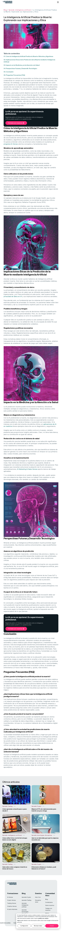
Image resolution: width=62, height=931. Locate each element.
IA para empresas (12, 909)
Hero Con (38, 897)
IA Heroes (10, 897)
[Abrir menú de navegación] (58, 2)
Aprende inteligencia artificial (20, 10)
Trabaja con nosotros (48, 909)
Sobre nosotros (49, 905)
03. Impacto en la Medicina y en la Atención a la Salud (22, 65)
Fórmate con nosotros (15, 123)
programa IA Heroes (11, 144)
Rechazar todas (38, 925)
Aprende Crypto (26, 897)
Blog (5, 10)
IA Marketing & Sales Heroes (27, 469)
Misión (47, 913)
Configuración (24, 925)
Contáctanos (49, 902)
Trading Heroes (11, 903)
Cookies (16, 923)
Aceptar (52, 925)
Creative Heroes (12, 906)
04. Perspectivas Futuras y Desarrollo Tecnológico (20, 68)
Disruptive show (38, 901)
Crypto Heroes (11, 900)
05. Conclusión (8, 72)
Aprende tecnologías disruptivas (25, 911)
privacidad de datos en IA (13, 296)
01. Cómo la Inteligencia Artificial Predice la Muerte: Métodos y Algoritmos (28, 56)
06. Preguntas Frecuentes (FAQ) (14, 75)
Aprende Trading (26, 900)
